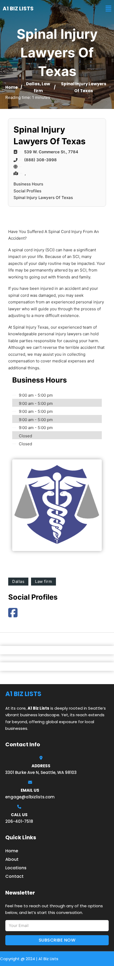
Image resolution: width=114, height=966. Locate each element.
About (12, 859)
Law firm (43, 581)
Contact (14, 876)
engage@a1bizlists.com (30, 797)
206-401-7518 (19, 821)
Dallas (33, 84)
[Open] (108, 8)
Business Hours (28, 184)
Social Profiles (27, 190)
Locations (16, 868)
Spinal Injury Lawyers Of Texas (43, 197)
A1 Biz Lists (18, 8)
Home (11, 87)
